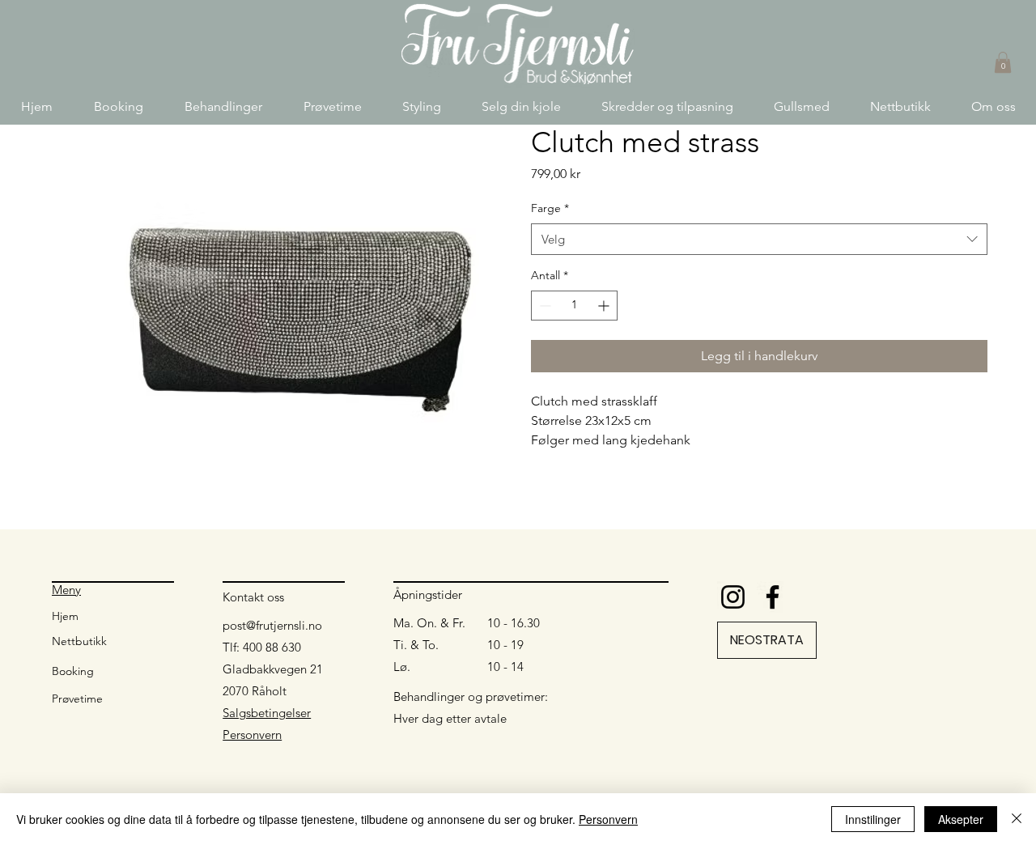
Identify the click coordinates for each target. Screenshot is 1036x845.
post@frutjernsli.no (272, 625)
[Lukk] (1016, 819)
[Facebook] (772, 597)
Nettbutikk (79, 641)
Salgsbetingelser (267, 712)
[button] (222, 106)
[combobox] (759, 239)
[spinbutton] (574, 305)
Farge (550, 208)
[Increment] (605, 305)
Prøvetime (77, 698)
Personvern (252, 734)
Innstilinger (873, 819)
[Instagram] (733, 597)
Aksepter (960, 819)
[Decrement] (543, 305)
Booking (73, 671)
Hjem (65, 616)
